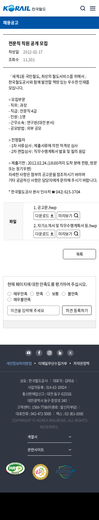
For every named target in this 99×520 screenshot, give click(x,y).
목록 (79, 254)
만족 (39, 293)
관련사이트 (36, 449)
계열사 (32, 436)
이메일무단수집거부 (52, 363)
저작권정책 (81, 363)
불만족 (73, 293)
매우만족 (20, 293)
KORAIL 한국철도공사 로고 (24, 8)
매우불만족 (22, 299)
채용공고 (10, 23)
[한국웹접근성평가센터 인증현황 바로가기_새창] (15, 472)
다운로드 (42, 215)
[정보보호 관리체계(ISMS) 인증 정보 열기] (65, 472)
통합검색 (82, 8)
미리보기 (65, 215)
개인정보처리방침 (19, 363)
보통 (55, 293)
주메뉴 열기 (92, 8)
